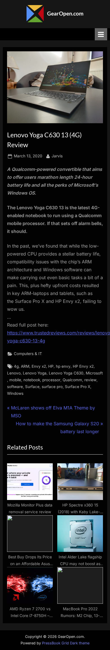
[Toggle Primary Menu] (101, 34)
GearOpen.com (65, 13)
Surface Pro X (77, 386)
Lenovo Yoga (35, 373)
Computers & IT (28, 353)
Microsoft (94, 373)
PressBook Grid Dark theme (65, 643)
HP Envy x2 (83, 366)
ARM (25, 366)
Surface (32, 386)
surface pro (52, 386)
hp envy (63, 366)
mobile (15, 380)
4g (16, 366)
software (15, 386)
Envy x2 (39, 366)
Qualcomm (72, 380)
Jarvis (57, 155)
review (90, 380)
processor (51, 380)
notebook (31, 380)
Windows (15, 393)
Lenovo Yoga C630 (66, 373)
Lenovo (14, 373)
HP (51, 366)
